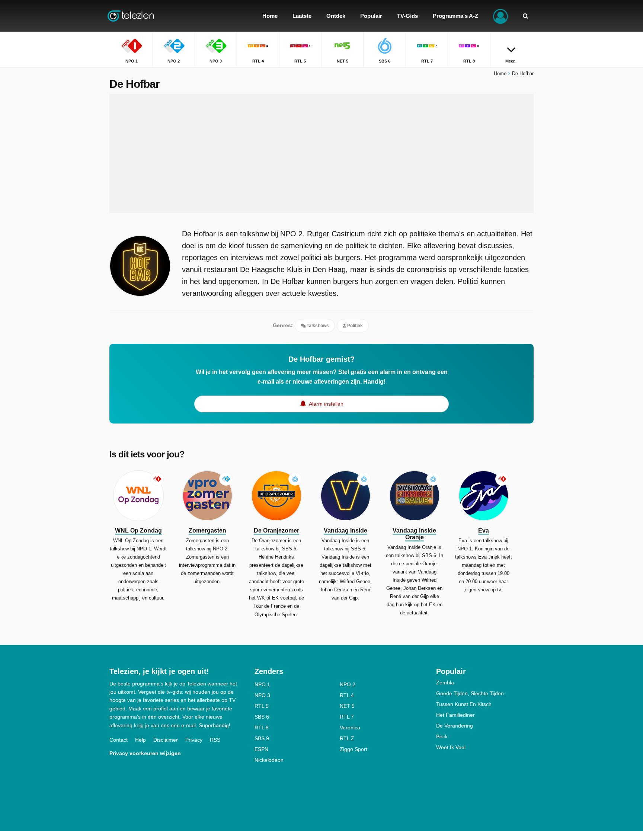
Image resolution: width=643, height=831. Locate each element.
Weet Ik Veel (451, 747)
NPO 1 (262, 684)
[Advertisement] (321, 153)
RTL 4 (347, 695)
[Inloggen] (500, 16)
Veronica (350, 728)
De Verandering (454, 726)
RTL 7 (347, 717)
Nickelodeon (269, 760)
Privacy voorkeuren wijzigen (145, 753)
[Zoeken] (525, 16)
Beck (442, 736)
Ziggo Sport (353, 749)
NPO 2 (347, 684)
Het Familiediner (455, 715)
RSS (215, 740)
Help (140, 740)
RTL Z (347, 738)
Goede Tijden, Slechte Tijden (470, 693)
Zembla (445, 682)
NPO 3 (262, 695)
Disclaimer (165, 740)
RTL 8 (262, 728)
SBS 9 (262, 738)
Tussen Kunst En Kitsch (464, 704)
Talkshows (317, 325)
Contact (118, 740)
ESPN (261, 749)
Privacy (193, 740)
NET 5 (347, 706)
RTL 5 (262, 706)
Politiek (354, 325)
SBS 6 (262, 717)
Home (500, 73)
